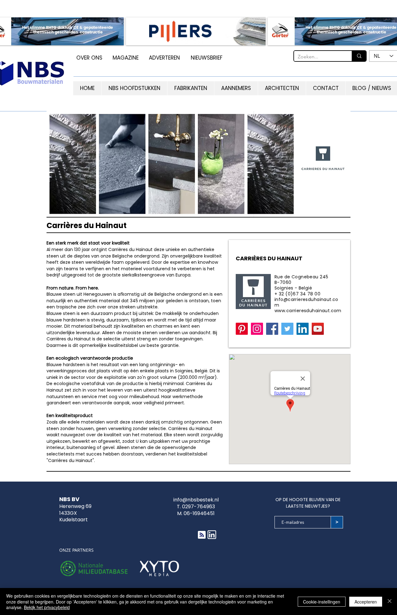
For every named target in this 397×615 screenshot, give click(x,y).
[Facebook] (272, 329)
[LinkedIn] (303, 329)
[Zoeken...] (359, 56)
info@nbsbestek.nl (196, 499)
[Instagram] (257, 329)
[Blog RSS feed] (202, 535)
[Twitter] (287, 329)
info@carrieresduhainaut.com (306, 302)
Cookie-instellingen (321, 602)
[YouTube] (318, 329)
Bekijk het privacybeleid (47, 607)
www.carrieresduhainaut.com (307, 311)
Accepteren (366, 602)
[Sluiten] (389, 601)
